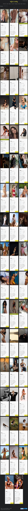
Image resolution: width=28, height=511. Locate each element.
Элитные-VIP (12, 3)
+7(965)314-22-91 (22, 83)
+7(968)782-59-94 (22, 288)
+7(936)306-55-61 (12, 316)
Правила (2, 508)
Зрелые (7, 3)
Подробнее (26, 65)
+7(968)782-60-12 (12, 288)
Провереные (16, 3)
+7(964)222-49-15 (3, 83)
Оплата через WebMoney (6, 508)
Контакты (10, 508)
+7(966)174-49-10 (22, 25)
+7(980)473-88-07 (3, 112)
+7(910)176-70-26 (3, 462)
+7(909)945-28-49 (3, 316)
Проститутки (4, 3)
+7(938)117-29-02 (3, 200)
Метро (21, 3)
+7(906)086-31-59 (12, 433)
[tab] (1, 6)
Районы (19, 3)
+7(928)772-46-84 (22, 200)
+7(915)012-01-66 (22, 112)
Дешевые (10, 3)
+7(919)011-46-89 (22, 462)
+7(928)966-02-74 (22, 229)
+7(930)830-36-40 (22, 316)
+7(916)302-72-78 (22, 345)
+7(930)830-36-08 (3, 229)
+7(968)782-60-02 (3, 288)
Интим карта (24, 3)
